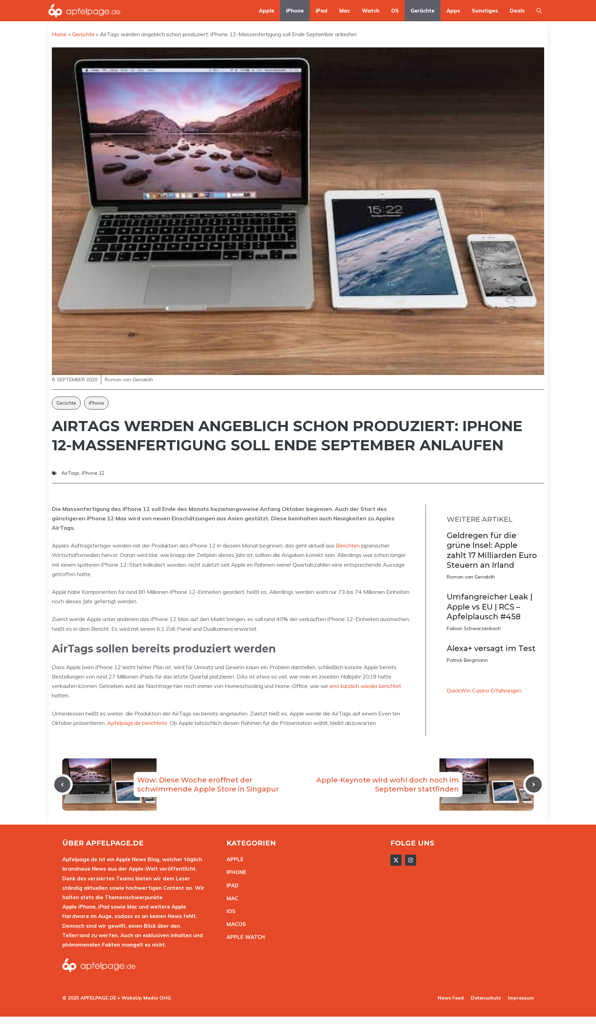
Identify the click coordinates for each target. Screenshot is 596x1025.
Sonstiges (485, 10)
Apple (266, 10)
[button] (539, 10)
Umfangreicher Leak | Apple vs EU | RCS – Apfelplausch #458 (489, 606)
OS (395, 10)
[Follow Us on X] (396, 860)
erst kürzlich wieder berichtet (365, 685)
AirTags (70, 473)
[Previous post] (62, 784)
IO (229, 911)
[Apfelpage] (84, 10)
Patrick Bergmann (467, 660)
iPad (321, 10)
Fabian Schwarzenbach (474, 628)
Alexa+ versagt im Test (491, 648)
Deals (517, 10)
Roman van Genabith (471, 577)
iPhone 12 (93, 473)
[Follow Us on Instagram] (410, 860)
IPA (231, 885)
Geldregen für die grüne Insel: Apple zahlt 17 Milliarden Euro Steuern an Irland (492, 550)
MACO (235, 924)
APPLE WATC (244, 937)
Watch (370, 10)
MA (231, 898)
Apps (453, 10)
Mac (344, 10)
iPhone (295, 10)
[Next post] (533, 784)
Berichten (348, 545)
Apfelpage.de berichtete (137, 722)
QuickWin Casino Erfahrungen (484, 690)
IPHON (235, 872)
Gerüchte (423, 10)
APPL (233, 859)
